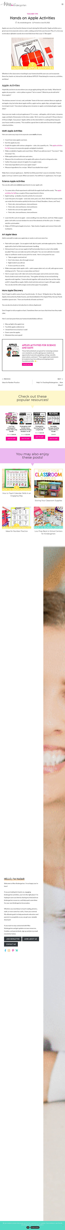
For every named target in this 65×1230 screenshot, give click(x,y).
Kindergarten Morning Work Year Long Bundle (39, 428)
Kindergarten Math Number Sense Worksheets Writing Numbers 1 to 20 (25, 429)
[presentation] (12, 350)
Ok (28, 1227)
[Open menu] (62, 4)
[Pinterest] (12, 950)
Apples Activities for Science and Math (39, 346)
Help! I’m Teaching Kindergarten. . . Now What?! (49, 382)
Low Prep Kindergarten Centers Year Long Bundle (11, 429)
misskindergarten (25, 22)
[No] (63, 1225)
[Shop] (17, 950)
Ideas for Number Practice (11, 380)
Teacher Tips (32, 14)
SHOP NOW (28, 364)
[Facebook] (5, 950)
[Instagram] (9, 950)
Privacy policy (35, 1227)
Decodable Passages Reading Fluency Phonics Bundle (53, 429)
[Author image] (16, 23)
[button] (12, 939)
